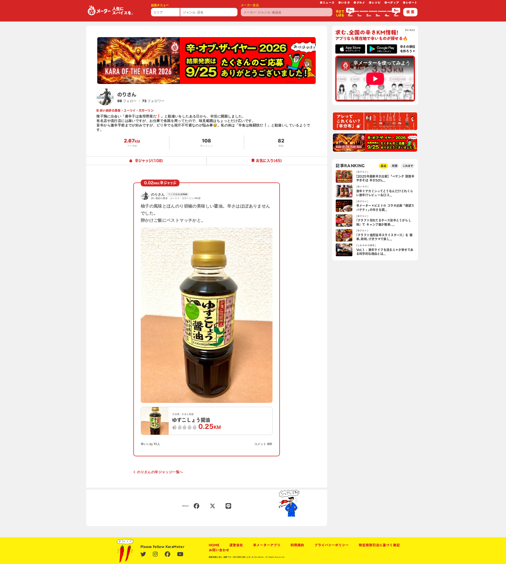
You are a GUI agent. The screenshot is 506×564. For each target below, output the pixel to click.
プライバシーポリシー (331, 545)
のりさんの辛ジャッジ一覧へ (160, 472)
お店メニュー (160, 5)
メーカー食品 (250, 5)
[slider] (350, 11)
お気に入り (269, 160)
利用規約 (297, 545)
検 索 (410, 12)
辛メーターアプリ (266, 545)
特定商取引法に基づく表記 (379, 545)
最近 (383, 165)
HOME (214, 545)
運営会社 (236, 545)
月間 (394, 165)
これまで (407, 165)
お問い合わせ (219, 550)
